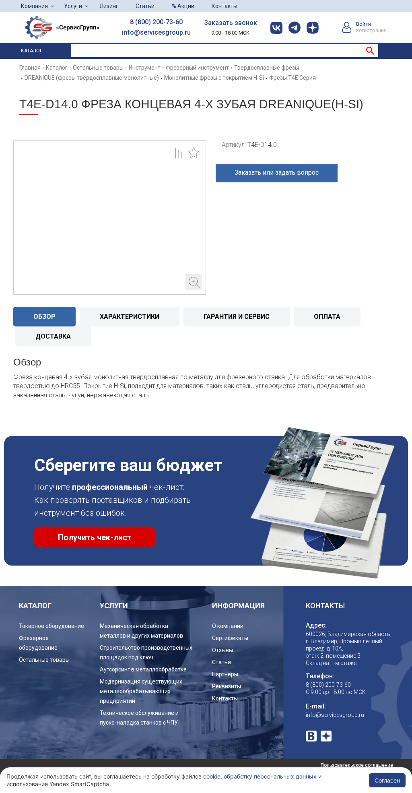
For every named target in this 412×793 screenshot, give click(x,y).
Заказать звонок (230, 23)
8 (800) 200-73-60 (156, 22)
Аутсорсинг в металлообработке (143, 669)
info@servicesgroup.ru (156, 32)
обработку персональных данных (270, 776)
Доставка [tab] (53, 336)
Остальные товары (44, 660)
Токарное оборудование (51, 626)
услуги (114, 605)
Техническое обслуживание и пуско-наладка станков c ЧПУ (139, 718)
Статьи (145, 6)
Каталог (31, 51)
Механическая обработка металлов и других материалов (141, 631)
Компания (34, 6)
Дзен (326, 736)
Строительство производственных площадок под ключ (146, 652)
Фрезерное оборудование (38, 643)
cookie (211, 776)
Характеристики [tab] (129, 316)
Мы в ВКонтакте (311, 736)
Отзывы (222, 650)
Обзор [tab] (44, 316)
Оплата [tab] (327, 316)
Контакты (224, 6)
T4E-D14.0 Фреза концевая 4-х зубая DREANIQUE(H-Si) (109, 217)
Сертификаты (230, 638)
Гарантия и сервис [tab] (237, 316)
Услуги (73, 6)
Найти (370, 50)
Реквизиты (226, 686)
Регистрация (371, 30)
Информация (238, 605)
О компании (227, 626)
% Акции (183, 6)
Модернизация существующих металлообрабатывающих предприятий (141, 691)
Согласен (387, 780)
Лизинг (108, 6)
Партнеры (225, 674)
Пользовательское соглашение (357, 765)
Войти (363, 24)
